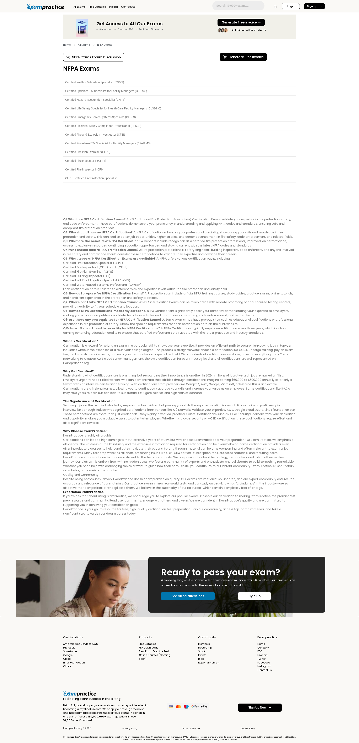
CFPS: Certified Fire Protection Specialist (91, 178)
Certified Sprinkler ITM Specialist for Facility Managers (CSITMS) (106, 91)
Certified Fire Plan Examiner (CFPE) (87, 152)
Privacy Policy (129, 728)
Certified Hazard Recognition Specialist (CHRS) (95, 99)
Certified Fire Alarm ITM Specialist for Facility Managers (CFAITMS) (108, 143)
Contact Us (128, 7)
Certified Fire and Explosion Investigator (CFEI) (95, 134)
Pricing (113, 7)
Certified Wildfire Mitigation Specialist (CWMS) (94, 82)
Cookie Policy (248, 728)
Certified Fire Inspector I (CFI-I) (85, 169)
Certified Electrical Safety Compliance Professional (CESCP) (103, 126)
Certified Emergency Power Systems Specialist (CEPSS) (100, 117)
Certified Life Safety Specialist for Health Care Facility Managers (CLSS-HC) (113, 108)
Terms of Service (191, 728)
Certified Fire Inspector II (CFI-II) (85, 160)
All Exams (80, 7)
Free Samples (97, 7)
